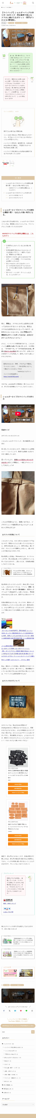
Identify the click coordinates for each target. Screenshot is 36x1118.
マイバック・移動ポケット (21, 23)
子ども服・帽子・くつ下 (12, 1068)
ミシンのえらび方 (11, 1050)
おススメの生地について (16, 195)
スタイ (7, 1064)
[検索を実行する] (33, 1032)
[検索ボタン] (33, 3)
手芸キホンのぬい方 (11, 1054)
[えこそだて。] (18, 3)
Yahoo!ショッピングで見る (18, 792)
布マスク (8, 1081)
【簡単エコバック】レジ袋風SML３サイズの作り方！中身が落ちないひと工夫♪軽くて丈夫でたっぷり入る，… (23, 954)
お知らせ (7, 1092)
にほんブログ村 (8, 912)
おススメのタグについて (16, 197)
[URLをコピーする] (32, 1010)
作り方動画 (11, 23)
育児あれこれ (8, 1089)
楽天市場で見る (18, 788)
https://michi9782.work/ (11, 376)
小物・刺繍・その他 (10, 1074)
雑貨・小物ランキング (9, 903)
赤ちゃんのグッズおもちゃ (12, 1057)
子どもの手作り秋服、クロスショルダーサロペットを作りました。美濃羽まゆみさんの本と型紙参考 (22, 572)
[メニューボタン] (3, 3)
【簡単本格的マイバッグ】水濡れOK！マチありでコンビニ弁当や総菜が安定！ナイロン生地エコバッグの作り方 (23, 941)
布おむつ (7, 1061)
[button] (3, 1010)
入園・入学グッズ (10, 1071)
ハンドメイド (9, 1044)
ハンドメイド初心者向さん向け (13, 1047)
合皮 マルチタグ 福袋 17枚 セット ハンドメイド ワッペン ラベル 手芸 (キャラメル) (18, 826)
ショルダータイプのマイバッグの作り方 (18, 193)
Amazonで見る (18, 784)
